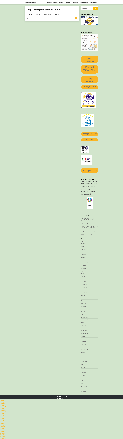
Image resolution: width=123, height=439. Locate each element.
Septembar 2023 (84, 306)
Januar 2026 (84, 257)
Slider (82, 378)
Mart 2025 (83, 281)
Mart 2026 (83, 252)
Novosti (83, 375)
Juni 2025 (83, 273)
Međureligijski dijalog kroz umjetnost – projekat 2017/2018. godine (89, 170)
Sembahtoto (3, 430)
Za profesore (84, 386)
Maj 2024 (83, 298)
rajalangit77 (3, 400)
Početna (49, 2)
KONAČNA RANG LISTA (86, 234)
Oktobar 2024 (84, 290)
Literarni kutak (84, 372)
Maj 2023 (83, 309)
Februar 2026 (84, 254)
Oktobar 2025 (84, 265)
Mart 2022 (83, 325)
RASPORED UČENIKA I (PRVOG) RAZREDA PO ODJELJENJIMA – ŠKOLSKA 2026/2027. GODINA (88, 219)
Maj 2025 (83, 276)
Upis (82, 380)
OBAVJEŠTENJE (84, 223)
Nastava (68, 2)
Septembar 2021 (84, 333)
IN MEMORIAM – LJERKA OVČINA (88, 231)
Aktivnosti (83, 359)
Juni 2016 (83, 352)
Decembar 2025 (84, 260)
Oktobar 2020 (84, 341)
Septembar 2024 (84, 292)
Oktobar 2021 (84, 330)
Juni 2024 (83, 295)
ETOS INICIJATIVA (90, 139)
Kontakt (55, 2)
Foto (82, 364)
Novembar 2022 (84, 319)
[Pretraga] (95, 8)
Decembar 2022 (84, 317)
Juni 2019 (83, 347)
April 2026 (83, 249)
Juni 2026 (83, 243)
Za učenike (83, 391)
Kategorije (75, 2)
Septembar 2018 (84, 349)
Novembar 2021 (84, 328)
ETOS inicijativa (93, 2)
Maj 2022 (83, 322)
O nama (61, 2)
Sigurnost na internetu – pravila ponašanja (89, 134)
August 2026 (84, 241)
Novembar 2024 (84, 287)
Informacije (83, 369)
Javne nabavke (84, 2)
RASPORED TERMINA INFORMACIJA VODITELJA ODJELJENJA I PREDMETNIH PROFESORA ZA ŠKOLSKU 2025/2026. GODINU (89, 69)
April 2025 (83, 279)
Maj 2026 (83, 246)
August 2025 (84, 271)
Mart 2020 (83, 344)
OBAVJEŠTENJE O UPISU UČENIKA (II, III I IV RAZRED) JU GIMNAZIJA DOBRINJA (89, 228)
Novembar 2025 (84, 262)
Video (82, 383)
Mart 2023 (83, 314)
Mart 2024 (83, 303)
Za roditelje (83, 388)
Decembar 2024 (84, 284)
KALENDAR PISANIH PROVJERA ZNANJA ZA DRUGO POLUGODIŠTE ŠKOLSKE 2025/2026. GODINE (89, 59)
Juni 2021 (83, 336)
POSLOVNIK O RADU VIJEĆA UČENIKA (89, 87)
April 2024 (83, 300)
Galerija (83, 367)
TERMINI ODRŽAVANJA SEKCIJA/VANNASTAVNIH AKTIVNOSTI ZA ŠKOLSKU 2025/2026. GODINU (90, 79)
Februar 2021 (84, 338)
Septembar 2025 (84, 268)
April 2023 (83, 311)
